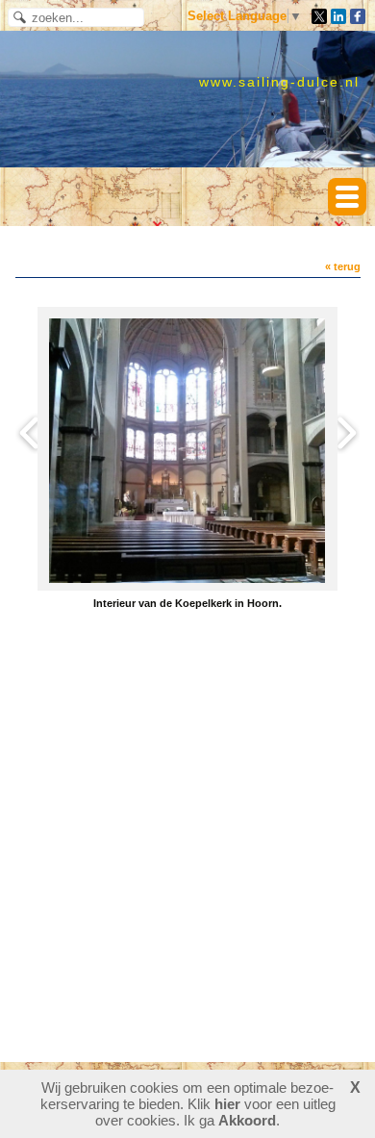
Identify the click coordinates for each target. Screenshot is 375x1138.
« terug (343, 266)
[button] (347, 196)
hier (227, 1104)
